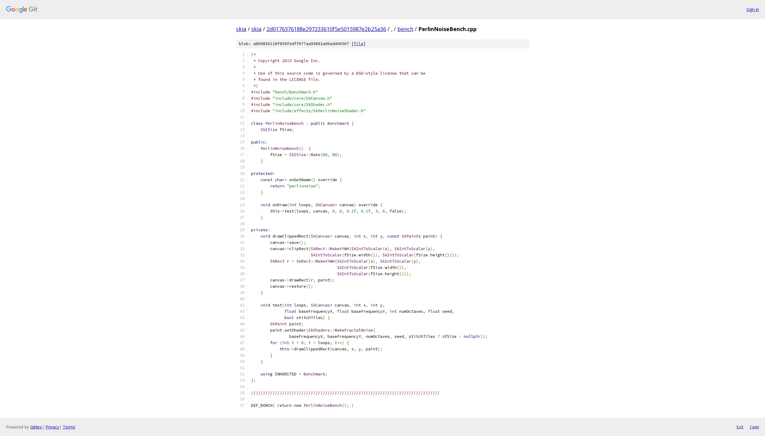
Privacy (52, 427)
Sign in (752, 9)
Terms (69, 427)
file (358, 43)
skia (241, 29)
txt (739, 426)
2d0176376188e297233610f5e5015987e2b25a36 (326, 29)
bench (405, 29)
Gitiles (36, 427)
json (754, 426)
